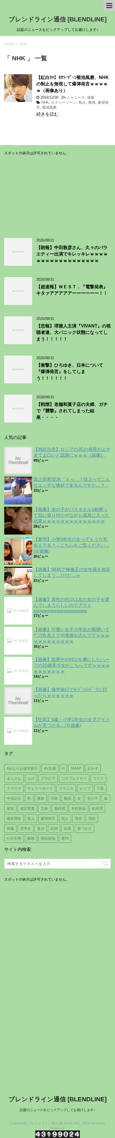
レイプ (85, 788)
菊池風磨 (49, 107)
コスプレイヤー (74, 778)
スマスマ (14, 788)
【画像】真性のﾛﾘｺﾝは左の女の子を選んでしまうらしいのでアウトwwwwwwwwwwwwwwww (71, 605)
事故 (40, 798)
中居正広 (14, 798)
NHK (45, 102)
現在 (78, 818)
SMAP (76, 768)
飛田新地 (48, 838)
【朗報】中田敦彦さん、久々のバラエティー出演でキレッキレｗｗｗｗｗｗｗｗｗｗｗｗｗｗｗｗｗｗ (72, 254)
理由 (91, 818)
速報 (90, 97)
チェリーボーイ (40, 788)
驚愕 (65, 838)
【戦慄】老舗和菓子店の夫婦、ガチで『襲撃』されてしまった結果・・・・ (72, 411)
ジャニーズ (76, 97)
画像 (10, 828)
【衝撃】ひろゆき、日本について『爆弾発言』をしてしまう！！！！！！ (69, 372)
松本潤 (97, 808)
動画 (67, 798)
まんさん (14, 778)
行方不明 (14, 838)
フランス (66, 788)
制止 (82, 102)
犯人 (65, 818)
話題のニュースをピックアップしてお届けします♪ (57, 1110)
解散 (31, 838)
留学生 (25, 828)
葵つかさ (84, 828)
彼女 (10, 808)
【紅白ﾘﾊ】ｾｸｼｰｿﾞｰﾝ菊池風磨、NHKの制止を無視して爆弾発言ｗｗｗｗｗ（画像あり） (72, 84)
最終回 (59, 808)
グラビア (48, 778)
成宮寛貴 (27, 808)
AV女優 (50, 768)
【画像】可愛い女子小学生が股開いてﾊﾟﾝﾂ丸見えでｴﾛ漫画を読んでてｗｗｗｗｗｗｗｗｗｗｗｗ (71, 635)
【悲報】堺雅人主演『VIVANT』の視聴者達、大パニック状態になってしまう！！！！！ (73, 332)
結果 (67, 828)
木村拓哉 (78, 808)
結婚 (54, 828)
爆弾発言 (48, 818)
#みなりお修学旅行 (22, 768)
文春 (44, 808)
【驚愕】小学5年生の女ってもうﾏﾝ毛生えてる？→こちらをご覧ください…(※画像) (71, 545)
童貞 (40, 828)
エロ (31, 778)
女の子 (92, 798)
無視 (91, 102)
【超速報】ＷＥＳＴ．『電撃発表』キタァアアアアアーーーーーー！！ (72, 289)
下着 (100, 788)
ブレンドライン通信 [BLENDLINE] (58, 19)
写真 (54, 798)
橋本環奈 (14, 818)
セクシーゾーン (63, 102)
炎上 (31, 818)
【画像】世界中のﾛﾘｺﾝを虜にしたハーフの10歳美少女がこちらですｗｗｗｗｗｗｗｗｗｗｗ (71, 665)
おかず (92, 768)
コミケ (98, 778)
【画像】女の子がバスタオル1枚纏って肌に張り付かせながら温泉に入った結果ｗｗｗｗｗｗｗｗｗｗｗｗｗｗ (71, 515)
